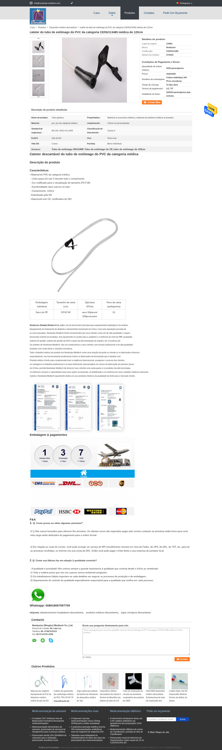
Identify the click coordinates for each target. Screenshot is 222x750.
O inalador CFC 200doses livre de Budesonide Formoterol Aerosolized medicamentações (48, 720)
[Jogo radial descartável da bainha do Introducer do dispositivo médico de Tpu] (87, 681)
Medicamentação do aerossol (49, 711)
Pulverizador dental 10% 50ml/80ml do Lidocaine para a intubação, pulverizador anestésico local (49, 737)
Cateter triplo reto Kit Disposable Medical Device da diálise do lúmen (178, 696)
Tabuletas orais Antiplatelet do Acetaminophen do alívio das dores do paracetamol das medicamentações (88, 737)
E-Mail (151, 732)
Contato (145, 102)
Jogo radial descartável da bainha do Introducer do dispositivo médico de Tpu (87, 696)
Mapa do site (162, 732)
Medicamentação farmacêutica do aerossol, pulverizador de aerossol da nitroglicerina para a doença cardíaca (48, 729)
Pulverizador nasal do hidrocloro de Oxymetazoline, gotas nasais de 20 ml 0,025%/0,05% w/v (127, 740)
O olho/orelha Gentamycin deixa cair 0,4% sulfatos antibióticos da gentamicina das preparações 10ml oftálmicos (126, 722)
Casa (96, 13)
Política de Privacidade (49, 747)
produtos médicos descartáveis (102, 612)
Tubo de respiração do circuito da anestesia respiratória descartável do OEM (133, 696)
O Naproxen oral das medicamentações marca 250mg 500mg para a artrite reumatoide (85, 720)
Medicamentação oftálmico (125, 711)
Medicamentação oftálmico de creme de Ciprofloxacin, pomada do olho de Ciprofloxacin (126, 731)
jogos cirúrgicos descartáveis (136, 612)
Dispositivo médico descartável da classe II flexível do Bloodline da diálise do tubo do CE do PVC (110, 697)
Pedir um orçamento (175, 13)
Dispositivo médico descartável (63, 27)
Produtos (129, 13)
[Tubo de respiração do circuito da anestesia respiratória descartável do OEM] (133, 681)
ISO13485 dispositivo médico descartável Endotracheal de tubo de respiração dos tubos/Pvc (155, 697)
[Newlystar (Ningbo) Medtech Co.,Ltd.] (38, 16)
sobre (112, 13)
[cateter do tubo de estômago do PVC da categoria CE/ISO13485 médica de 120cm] (38, 46)
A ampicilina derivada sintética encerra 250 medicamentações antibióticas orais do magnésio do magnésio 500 (88, 729)
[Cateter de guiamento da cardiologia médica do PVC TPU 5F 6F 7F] (64, 681)
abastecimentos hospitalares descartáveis (61, 612)
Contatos (149, 13)
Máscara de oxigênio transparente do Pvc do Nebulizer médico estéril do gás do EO (41, 696)
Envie (182, 719)
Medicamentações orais (84, 711)
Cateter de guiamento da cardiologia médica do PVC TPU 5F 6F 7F (63, 694)
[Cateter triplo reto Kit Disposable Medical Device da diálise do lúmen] (179, 681)
